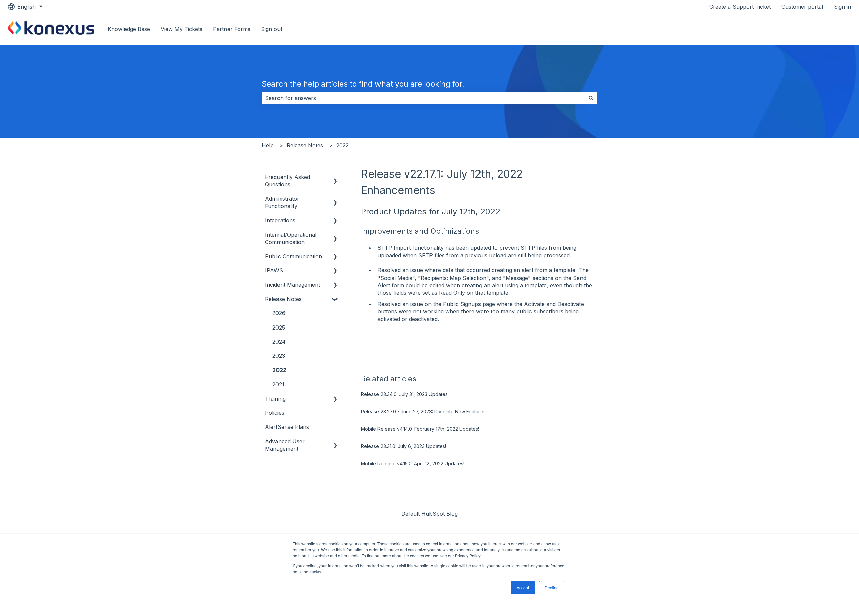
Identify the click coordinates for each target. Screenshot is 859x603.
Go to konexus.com (819, 29)
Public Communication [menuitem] (293, 256)
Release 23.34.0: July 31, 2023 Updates (404, 394)
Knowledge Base (129, 29)
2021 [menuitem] (278, 384)
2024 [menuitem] (279, 341)
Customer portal (802, 6)
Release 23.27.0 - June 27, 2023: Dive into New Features (423, 411)
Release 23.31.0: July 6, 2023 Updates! (403, 446)
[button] (335, 177)
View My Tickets (181, 29)
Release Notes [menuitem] (283, 299)
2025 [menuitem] (278, 327)
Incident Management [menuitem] (292, 284)
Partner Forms (231, 29)
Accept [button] (523, 587)
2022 (342, 145)
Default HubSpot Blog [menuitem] (429, 513)
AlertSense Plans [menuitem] (287, 426)
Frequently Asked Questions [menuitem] (287, 180)
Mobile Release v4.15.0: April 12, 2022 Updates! (412, 463)
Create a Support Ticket (740, 6)
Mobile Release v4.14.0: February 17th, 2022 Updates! (420, 429)
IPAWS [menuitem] (274, 270)
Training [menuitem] (275, 398)
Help (268, 145)
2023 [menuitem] (278, 355)
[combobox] (423, 98)
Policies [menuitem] (274, 412)
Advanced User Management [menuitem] (285, 445)
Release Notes (305, 145)
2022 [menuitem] (279, 370)
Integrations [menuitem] (280, 220)
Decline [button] (552, 587)
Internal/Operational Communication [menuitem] (290, 238)
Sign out (271, 29)
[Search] (591, 98)
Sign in (842, 6)
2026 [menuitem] (278, 313)
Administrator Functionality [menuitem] (282, 202)
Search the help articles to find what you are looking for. (363, 84)
